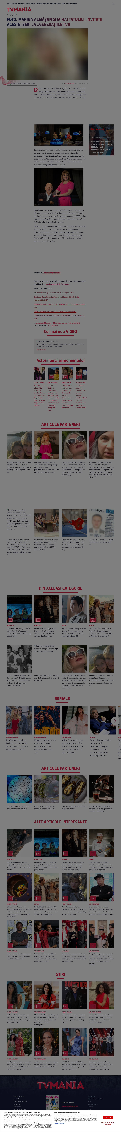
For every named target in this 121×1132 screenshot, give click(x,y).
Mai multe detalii (39, 1117)
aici (50, 1124)
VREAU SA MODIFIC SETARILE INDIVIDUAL (108, 1123)
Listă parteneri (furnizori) (59, 1123)
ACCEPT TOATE (108, 1117)
